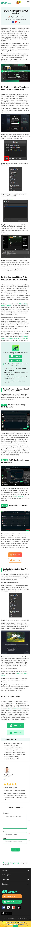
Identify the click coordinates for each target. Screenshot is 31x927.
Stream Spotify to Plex (11, 745)
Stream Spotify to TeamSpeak (13, 750)
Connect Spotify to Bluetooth (13, 743)
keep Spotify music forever (16, 709)
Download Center (13, 902)
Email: (4, 838)
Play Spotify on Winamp (12, 756)
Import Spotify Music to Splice (13, 748)
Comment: (6, 813)
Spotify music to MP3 (19, 496)
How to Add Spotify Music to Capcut (15, 754)
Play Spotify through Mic (12, 759)
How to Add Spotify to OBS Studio (15, 752)
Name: (5, 831)
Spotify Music (23, 19)
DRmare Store (12, 896)
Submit (15, 850)
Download (17, 732)
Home (6, 863)
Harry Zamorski (18, 17)
